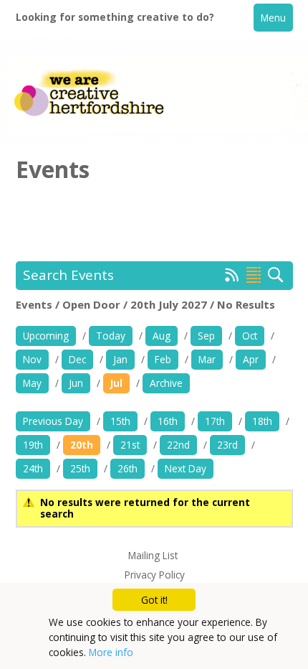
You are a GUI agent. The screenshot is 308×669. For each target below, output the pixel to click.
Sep (206, 335)
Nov (32, 359)
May (32, 383)
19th (33, 445)
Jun (76, 383)
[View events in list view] (253, 275)
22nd (178, 445)
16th (168, 421)
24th (33, 468)
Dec (77, 359)
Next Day (185, 468)
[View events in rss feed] (232, 278)
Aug (161, 335)
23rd (227, 445)
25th (80, 468)
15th (120, 421)
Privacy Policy (155, 574)
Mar (207, 359)
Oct (249, 335)
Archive (166, 383)
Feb (163, 359)
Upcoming (46, 335)
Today (110, 335)
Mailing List (153, 555)
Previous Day (53, 421)
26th (127, 468)
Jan (120, 359)
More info (111, 652)
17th (215, 421)
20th (81, 445)
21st (130, 445)
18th (262, 421)
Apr (251, 359)
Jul (116, 383)
